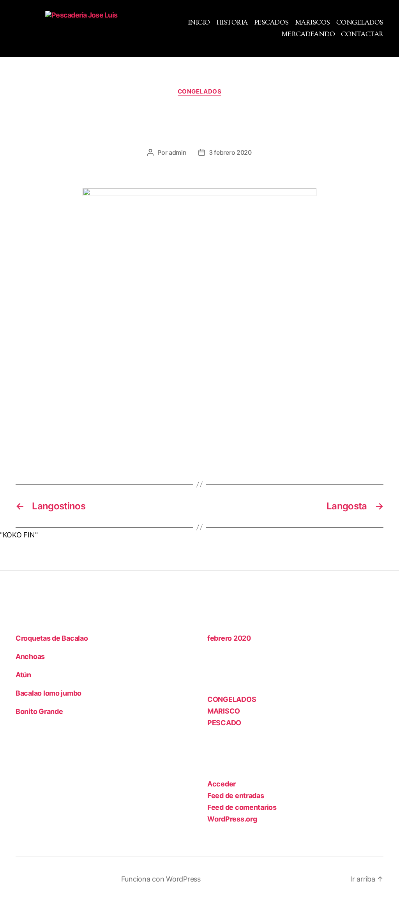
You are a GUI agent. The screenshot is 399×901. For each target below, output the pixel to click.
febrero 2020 (229, 638)
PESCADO (224, 723)
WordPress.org (232, 819)
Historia (232, 22)
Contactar (362, 34)
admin (178, 152)
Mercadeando (308, 34)
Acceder (221, 784)
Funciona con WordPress (161, 879)
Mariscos (312, 22)
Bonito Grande (39, 711)
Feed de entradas (235, 795)
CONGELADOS (200, 91)
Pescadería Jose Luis (77, 879)
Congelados (359, 22)
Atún (23, 675)
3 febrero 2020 (230, 152)
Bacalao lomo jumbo (48, 693)
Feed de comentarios (242, 807)
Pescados (271, 22)
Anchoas (30, 656)
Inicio (199, 22)
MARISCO (223, 711)
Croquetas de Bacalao (52, 638)
